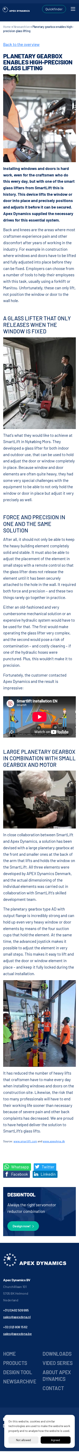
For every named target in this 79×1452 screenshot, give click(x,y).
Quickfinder (54, 9)
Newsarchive (21, 27)
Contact (53, 1388)
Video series (57, 1363)
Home (7, 27)
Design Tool (17, 1372)
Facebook (19, 1174)
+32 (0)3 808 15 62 (15, 1327)
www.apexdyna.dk (54, 1141)
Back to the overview (21, 44)
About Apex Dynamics (57, 1375)
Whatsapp (19, 1166)
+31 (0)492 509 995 (16, 1310)
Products (15, 1363)
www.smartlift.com (25, 1141)
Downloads (57, 1354)
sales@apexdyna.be (17, 1334)
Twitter (47, 1166)
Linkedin (48, 1174)
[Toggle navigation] (73, 9)
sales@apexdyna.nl (17, 1317)
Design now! (21, 1226)
